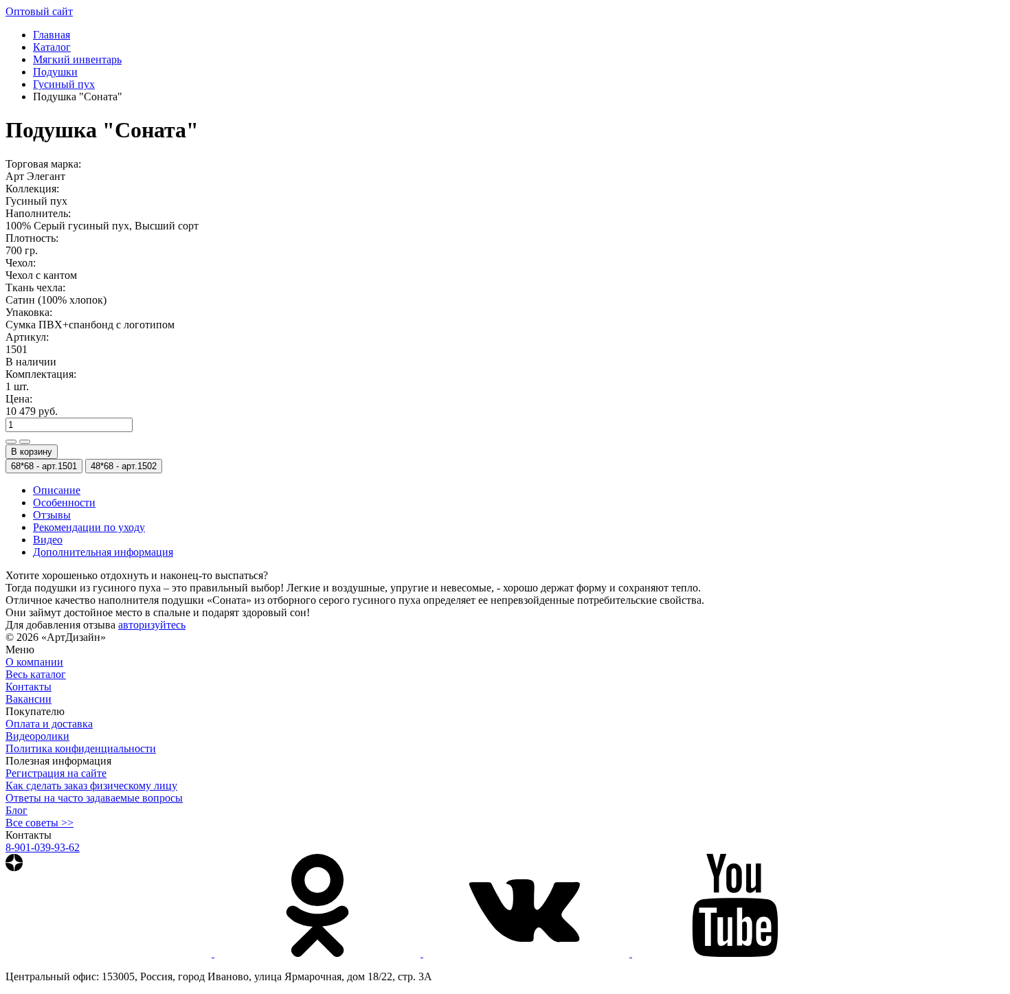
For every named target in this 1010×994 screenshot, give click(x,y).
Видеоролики (37, 736)
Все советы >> (39, 822)
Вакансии (28, 699)
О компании (34, 662)
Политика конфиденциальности (80, 748)
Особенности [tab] (64, 502)
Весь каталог (35, 674)
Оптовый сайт (39, 11)
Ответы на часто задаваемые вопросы (94, 798)
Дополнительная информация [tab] (103, 552)
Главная (51, 35)
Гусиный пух (64, 84)
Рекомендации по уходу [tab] (89, 527)
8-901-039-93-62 (42, 847)
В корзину (31, 452)
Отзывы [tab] (52, 515)
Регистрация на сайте (55, 773)
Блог (16, 810)
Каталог (52, 47)
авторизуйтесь (152, 625)
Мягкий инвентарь (77, 59)
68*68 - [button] (44, 466)
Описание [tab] (56, 490)
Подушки (55, 72)
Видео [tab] (48, 539)
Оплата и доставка (49, 724)
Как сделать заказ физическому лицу (91, 785)
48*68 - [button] (124, 466)
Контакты (28, 686)
